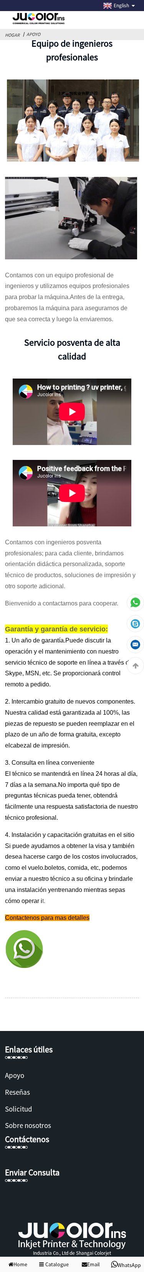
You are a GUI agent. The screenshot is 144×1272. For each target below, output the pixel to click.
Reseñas (17, 1092)
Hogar (12, 35)
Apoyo (33, 34)
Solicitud (18, 1108)
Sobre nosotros (28, 1125)
